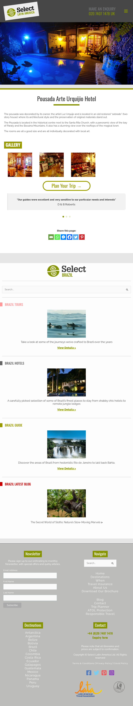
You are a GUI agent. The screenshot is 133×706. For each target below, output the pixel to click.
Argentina (32, 636)
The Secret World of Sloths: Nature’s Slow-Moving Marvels (66, 522)
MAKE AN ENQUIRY (102, 9)
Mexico (32, 671)
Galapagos (33, 664)
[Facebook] (69, 237)
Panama (33, 679)
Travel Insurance (100, 584)
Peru (32, 682)
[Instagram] (112, 673)
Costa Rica (33, 657)
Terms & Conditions (83, 663)
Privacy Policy (104, 663)
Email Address (10, 570)
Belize (33, 639)
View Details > (66, 409)
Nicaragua (33, 675)
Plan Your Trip (64, 185)
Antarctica (33, 632)
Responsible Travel (100, 614)
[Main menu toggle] (126, 11)
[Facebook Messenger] (63, 237)
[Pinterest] (82, 237)
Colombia (33, 654)
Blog (100, 599)
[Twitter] (76, 237)
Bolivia (33, 643)
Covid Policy (121, 663)
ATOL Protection (100, 610)
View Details (65, 347)
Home (100, 573)
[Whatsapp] (57, 237)
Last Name (8, 592)
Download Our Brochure (100, 591)
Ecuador (33, 661)
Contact (100, 603)
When (100, 580)
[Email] (51, 237)
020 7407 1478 (99, 13)
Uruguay (32, 686)
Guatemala (33, 668)
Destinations (100, 577)
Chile (33, 650)
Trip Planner (100, 606)
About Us (100, 587)
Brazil (33, 647)
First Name (8, 581)
